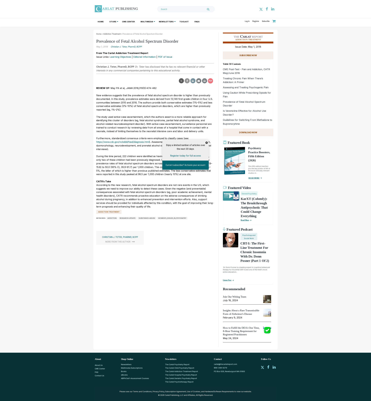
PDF (210, 81)
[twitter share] (181, 80)
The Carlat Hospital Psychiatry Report (181, 375)
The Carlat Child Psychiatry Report (179, 368)
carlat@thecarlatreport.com (225, 364)
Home (101, 21)
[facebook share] (187, 80)
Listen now (227, 280)
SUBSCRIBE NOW (248, 55)
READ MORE (254, 178)
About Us (99, 365)
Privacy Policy (158, 391)
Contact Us (99, 376)
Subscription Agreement (175, 391)
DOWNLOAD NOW (248, 132)
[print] (204, 80)
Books (124, 371)
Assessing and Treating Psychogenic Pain (246, 87)
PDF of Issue (165, 56)
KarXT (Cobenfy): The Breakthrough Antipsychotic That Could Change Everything (254, 207)
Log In (247, 21)
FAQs (197, 21)
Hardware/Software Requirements (219, 391)
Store (112, 21)
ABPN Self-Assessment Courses (135, 378)
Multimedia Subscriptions (132, 368)
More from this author (117, 242)
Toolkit (184, 21)
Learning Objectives (120, 56)
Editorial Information (144, 56)
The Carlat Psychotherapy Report (179, 382)
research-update (128, 218)
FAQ (96, 372)
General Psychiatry (249, 194)
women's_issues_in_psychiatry (172, 218)
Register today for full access (185, 155)
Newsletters (166, 21)
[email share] (198, 80)
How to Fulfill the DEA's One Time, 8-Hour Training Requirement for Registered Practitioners (241, 331)
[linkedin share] (192, 80)
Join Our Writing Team (234, 296)
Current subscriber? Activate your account (185, 165)
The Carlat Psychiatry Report (177, 364)
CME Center (128, 21)
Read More (245, 220)
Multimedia (147, 21)
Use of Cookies (193, 391)
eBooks (124, 375)
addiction (112, 218)
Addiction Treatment (112, 34)
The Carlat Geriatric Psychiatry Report (181, 378)
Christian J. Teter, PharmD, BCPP (126, 46)
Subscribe (265, 21)
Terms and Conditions (142, 391)
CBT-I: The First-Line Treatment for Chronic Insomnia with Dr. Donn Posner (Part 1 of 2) (254, 252)
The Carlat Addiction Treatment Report (181, 371)
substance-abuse (147, 218)
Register (255, 21)
